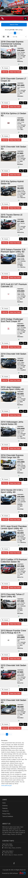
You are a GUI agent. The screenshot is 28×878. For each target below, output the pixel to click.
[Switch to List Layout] (8, 36)
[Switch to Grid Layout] (4, 36)
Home (4, 803)
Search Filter (14, 24)
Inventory (5, 805)
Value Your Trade (15, 72)
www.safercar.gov (6, 785)
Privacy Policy (6, 813)
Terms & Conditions (7, 816)
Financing (4, 808)
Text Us (4, 72)
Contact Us (5, 811)
